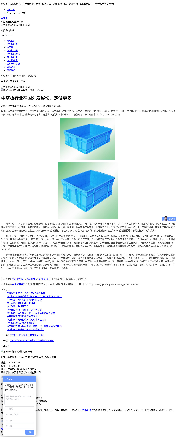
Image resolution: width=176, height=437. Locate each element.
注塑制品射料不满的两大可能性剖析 (24, 299)
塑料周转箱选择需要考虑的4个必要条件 (26, 293)
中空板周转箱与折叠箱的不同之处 (23, 316)
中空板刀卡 (12, 50)
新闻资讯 (31, 278)
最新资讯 (11, 67)
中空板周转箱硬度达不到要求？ (22, 322)
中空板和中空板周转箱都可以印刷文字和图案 (32, 340)
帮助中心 (11, 9)
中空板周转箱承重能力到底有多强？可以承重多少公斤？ (34, 296)
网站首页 (11, 41)
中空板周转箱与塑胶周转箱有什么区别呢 (26, 319)
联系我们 (11, 70)
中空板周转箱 (13, 54)
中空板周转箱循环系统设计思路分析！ (25, 329)
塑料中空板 (17, 278)
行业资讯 (43, 278)
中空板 (4, 18)
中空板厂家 (12, 44)
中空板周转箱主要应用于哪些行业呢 (24, 309)
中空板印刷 (12, 60)
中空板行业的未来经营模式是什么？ (27, 335)
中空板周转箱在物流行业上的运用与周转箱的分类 (31, 313)
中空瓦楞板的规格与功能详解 (21, 303)
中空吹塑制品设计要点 (18, 306)
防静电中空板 (13, 64)
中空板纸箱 (12, 57)
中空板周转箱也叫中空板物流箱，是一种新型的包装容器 (34, 326)
